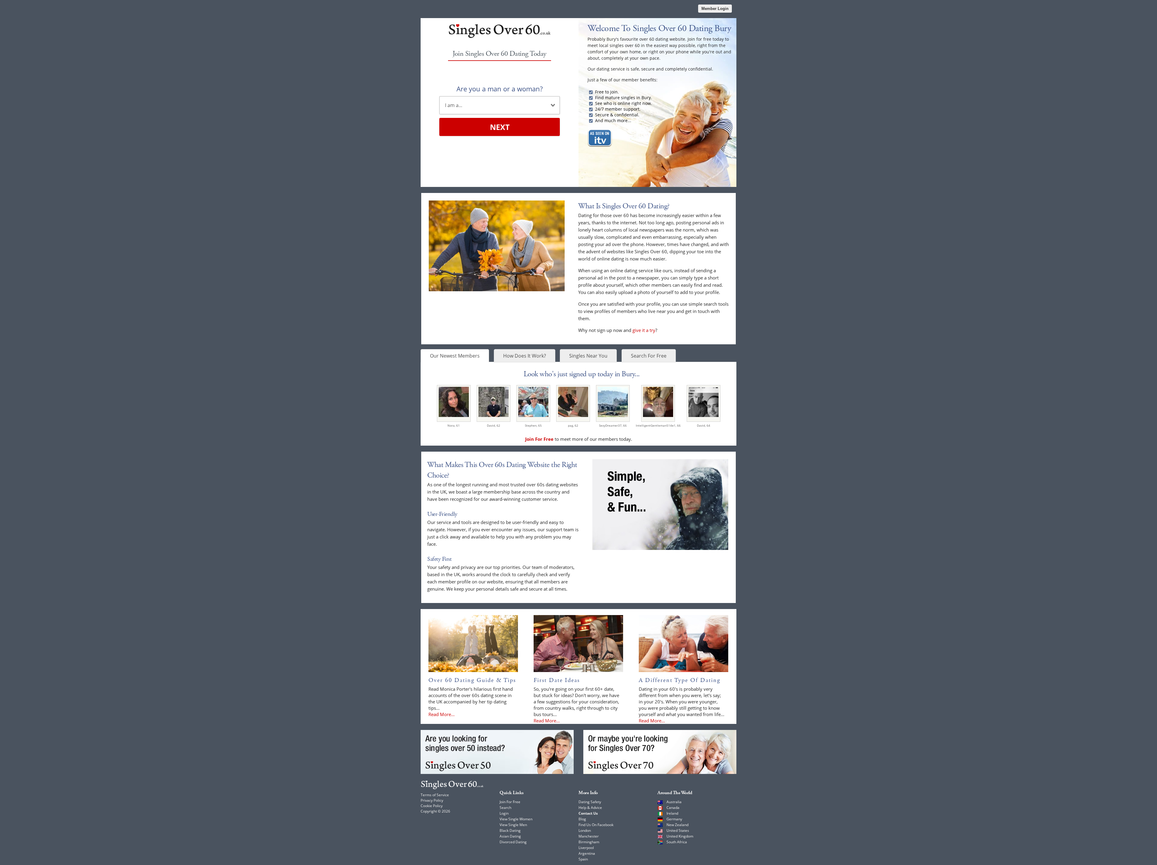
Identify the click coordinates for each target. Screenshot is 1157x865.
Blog (582, 819)
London (584, 830)
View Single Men (513, 824)
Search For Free (648, 355)
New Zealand (677, 824)
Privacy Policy (432, 800)
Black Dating (510, 830)
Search (505, 807)
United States (677, 830)
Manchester (588, 836)
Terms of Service (435, 794)
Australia (674, 801)
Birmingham (588, 841)
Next (500, 127)
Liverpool (586, 847)
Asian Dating (510, 836)
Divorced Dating (513, 841)
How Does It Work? (524, 355)
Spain (583, 859)
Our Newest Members (455, 355)
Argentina (586, 853)
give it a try (643, 330)
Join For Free (510, 801)
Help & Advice (590, 807)
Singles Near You (588, 355)
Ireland (672, 813)
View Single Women (516, 819)
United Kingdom (679, 836)
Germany (674, 819)
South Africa (676, 841)
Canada (672, 807)
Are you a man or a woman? (499, 88)
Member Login (715, 8)
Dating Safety (589, 801)
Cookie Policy (432, 805)
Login (504, 813)
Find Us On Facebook (595, 824)
